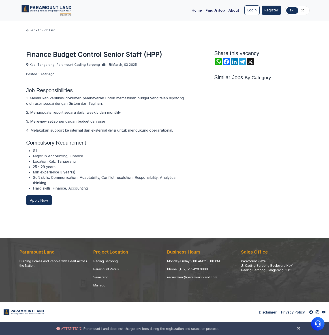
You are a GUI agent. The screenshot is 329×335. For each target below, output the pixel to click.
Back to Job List (42, 30)
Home (197, 10)
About (233, 10)
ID (302, 10)
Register (271, 10)
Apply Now (39, 200)
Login (252, 10)
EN (291, 10)
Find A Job (215, 10)
